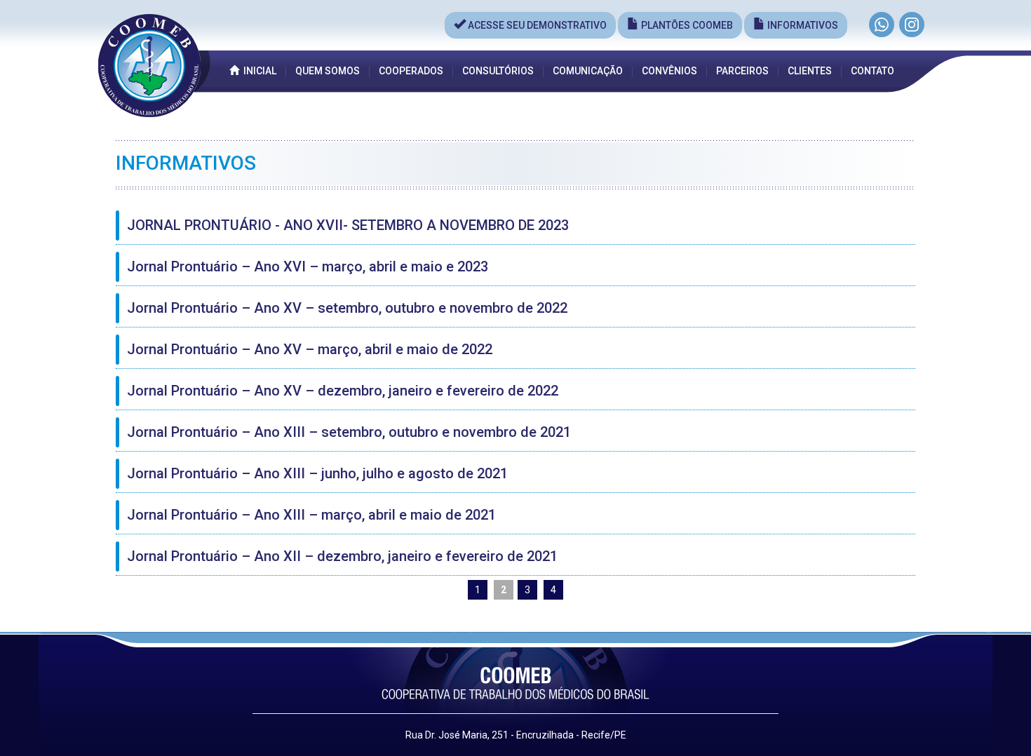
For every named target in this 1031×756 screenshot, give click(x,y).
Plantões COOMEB (686, 25)
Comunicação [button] (588, 70)
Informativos (801, 25)
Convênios (669, 70)
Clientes (810, 70)
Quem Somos (327, 70)
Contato (872, 70)
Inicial (257, 70)
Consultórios (498, 70)
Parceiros (742, 70)
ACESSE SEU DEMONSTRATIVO (536, 25)
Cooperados (411, 70)
